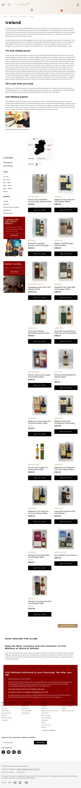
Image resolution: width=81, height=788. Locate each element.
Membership (25, 713)
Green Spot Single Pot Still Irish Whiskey (64, 512)
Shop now (14, 235)
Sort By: (31, 158)
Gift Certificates (26, 711)
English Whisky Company (11, 207)
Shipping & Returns (67, 711)
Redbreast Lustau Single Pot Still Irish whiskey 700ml (39, 422)
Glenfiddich (7, 210)
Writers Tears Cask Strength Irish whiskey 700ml (39, 376)
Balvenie (6, 204)
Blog (2, 706)
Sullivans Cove (46, 725)
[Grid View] (37, 164)
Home (5, 17)
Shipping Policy (6, 713)
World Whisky (23, 17)
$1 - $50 (5, 177)
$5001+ (5, 191)
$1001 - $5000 (7, 188)
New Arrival (8, 162)
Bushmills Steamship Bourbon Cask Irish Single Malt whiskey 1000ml (38, 244)
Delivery (64, 708)
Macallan (44, 720)
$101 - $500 (7, 183)
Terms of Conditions (7, 772)
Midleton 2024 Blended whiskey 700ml (63, 244)
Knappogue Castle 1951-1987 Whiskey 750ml (39, 288)
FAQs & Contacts (67, 706)
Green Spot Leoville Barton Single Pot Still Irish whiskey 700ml (65, 332)
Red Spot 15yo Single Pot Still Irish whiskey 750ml (39, 602)
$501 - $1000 (7, 185)
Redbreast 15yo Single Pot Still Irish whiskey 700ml (38, 512)
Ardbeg (5, 201)
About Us (4, 708)
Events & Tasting (6, 718)
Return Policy (5, 711)
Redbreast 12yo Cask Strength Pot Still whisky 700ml (64, 422)
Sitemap (4, 715)
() (61, 10)
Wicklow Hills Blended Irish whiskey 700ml (65, 376)
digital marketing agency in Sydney (28, 769)
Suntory (43, 727)
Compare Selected (67, 626)
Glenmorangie (8, 213)
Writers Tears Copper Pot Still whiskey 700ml (38, 469)
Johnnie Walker (46, 718)
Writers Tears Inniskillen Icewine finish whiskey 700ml (39, 201)
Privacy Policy (20, 772)
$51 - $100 (6, 180)
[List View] (40, 164)
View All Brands (49, 730)
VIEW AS (31, 164)
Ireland (31, 17)
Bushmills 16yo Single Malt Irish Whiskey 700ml (38, 556)
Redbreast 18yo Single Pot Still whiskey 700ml (64, 201)
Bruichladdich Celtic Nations (65, 555)
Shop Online (13, 17)
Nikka (43, 722)
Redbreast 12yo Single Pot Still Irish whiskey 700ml (64, 469)
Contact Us (4, 720)
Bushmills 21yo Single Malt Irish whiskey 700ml (65, 288)
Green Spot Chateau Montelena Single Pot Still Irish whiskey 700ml (38, 332)
